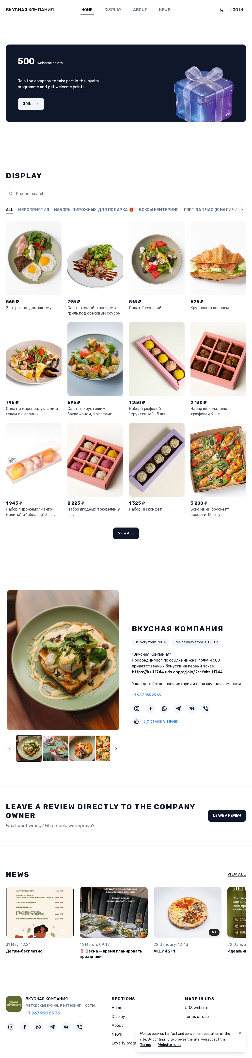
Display (113, 9)
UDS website (196, 1007)
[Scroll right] (238, 210)
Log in (236, 9)
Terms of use (197, 1016)
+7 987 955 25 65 (146, 695)
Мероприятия (33, 209)
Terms (145, 1045)
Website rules (169, 1045)
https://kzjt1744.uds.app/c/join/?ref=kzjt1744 (177, 672)
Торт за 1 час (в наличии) (212, 209)
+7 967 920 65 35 (43, 1013)
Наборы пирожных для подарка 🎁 (94, 209)
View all (126, 533)
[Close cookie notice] (240, 1033)
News (165, 9)
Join (27, 104)
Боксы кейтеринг (158, 209)
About (140, 9)
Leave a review (227, 816)
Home (87, 9)
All (9, 209)
